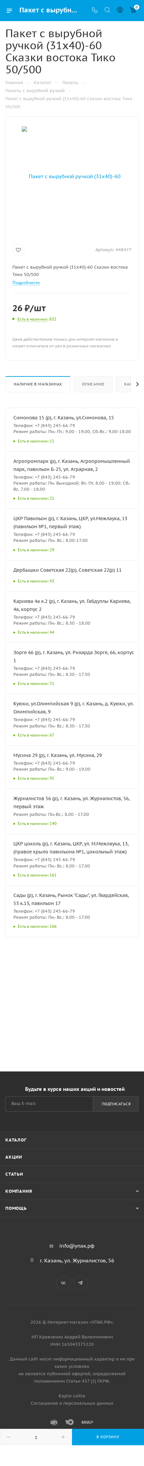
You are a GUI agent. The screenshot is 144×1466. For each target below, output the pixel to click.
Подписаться (116, 1104)
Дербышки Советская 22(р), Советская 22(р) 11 (67, 570)
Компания (18, 1191)
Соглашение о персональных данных (72, 1403)
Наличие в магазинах (38, 384)
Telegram (80, 1283)
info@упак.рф (76, 1246)
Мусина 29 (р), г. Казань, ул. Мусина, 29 (57, 755)
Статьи (14, 1174)
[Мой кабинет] (120, 10)
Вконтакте (63, 1283)
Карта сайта (72, 1396)
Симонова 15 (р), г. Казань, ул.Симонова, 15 (63, 418)
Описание (93, 384)
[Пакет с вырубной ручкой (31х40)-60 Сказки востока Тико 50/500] (72, 176)
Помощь (16, 1208)
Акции (13, 1157)
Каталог (15, 1140)
